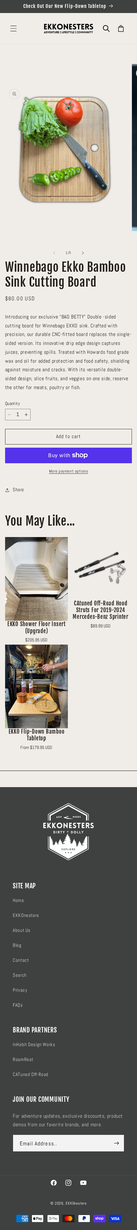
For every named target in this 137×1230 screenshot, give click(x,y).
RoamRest (23, 1059)
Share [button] (18, 490)
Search (20, 975)
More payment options (68, 471)
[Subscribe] (116, 1143)
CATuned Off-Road (30, 1074)
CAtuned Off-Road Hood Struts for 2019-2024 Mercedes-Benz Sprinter (100, 610)
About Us (22, 930)
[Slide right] (83, 253)
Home (18, 900)
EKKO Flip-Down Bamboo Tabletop (37, 735)
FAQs (18, 1005)
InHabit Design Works (34, 1044)
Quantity (12, 403)
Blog (17, 945)
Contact (21, 960)
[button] (13, 28)
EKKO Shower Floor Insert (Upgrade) (36, 627)
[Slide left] (54, 253)
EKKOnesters (26, 915)
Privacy (20, 990)
